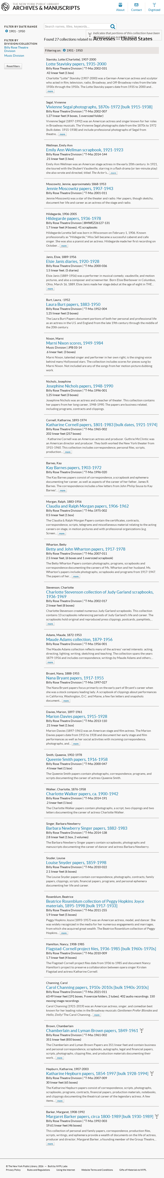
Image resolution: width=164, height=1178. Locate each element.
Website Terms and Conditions (97, 1170)
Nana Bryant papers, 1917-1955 (75, 678)
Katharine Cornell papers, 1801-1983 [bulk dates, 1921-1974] (101, 424)
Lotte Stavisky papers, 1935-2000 (76, 64)
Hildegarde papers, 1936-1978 (73, 218)
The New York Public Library (22, 1166)
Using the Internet (65, 1170)
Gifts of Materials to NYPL (132, 1170)
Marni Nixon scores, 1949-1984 (74, 343)
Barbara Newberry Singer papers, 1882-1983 (86, 828)
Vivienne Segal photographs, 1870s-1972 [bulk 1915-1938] (99, 107)
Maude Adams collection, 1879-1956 (79, 639)
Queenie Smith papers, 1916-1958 (77, 759)
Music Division (14, 55)
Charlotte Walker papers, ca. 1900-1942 (82, 793)
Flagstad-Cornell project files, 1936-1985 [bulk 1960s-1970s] (101, 948)
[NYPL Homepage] (5, 7)
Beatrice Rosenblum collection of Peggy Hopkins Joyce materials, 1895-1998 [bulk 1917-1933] (95, 903)
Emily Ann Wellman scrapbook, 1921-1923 (84, 149)
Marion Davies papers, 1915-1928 (76, 716)
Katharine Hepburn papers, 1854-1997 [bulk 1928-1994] (97, 1073)
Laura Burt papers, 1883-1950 (73, 304)
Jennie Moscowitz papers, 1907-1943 (79, 188)
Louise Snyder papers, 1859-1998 (76, 862)
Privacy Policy (13, 1170)
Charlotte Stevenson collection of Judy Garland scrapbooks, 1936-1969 (100, 594)
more (50, 91)
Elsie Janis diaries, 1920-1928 (72, 261)
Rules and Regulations (38, 1170)
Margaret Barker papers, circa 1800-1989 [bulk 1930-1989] (99, 1116)
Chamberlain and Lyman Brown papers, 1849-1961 (92, 1030)
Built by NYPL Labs (57, 1166)
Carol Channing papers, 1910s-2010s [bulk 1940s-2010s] (97, 987)
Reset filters (13, 66)
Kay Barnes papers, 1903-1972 (73, 467)
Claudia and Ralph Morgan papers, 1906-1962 (87, 506)
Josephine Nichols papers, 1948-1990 (79, 386)
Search (113, 26)
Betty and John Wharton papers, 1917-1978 (85, 549)
